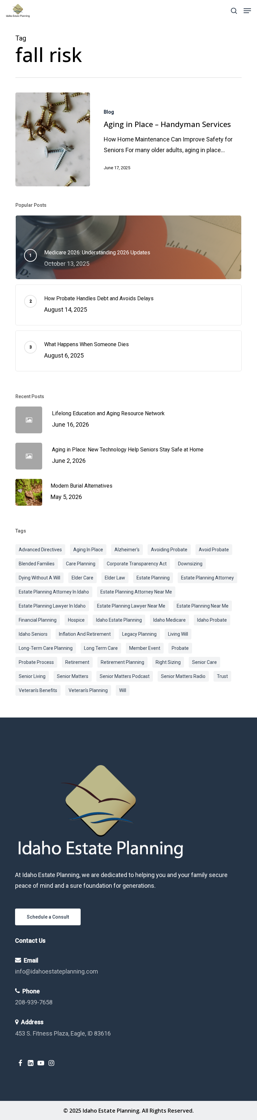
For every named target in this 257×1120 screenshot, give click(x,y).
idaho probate (212, 620)
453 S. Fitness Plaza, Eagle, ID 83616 (63, 1033)
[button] (247, 10)
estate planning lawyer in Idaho (52, 606)
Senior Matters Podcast (125, 676)
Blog (109, 112)
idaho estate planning (119, 620)
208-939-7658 (34, 1002)
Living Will (178, 634)
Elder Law (115, 577)
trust (222, 676)
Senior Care (204, 662)
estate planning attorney (207, 577)
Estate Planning (153, 577)
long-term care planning (46, 648)
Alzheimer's (127, 549)
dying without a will (39, 577)
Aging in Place (88, 549)
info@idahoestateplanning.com (56, 971)
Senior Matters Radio (183, 676)
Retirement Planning (122, 662)
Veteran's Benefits (38, 690)
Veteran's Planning (88, 690)
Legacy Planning (139, 634)
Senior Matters (72, 676)
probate (180, 648)
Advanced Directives (40, 549)
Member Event (144, 648)
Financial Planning (38, 620)
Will (122, 690)
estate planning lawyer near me (131, 606)
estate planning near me (203, 606)
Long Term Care (101, 648)
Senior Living (32, 676)
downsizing (190, 563)
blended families (37, 563)
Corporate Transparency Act (137, 563)
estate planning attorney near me (136, 592)
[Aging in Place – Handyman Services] (52, 139)
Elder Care (82, 577)
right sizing (168, 662)
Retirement (77, 662)
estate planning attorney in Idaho (54, 592)
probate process (36, 662)
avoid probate (214, 549)
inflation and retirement (85, 634)
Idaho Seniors (33, 634)
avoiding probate (169, 549)
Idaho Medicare (169, 620)
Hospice (76, 620)
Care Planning (80, 563)
